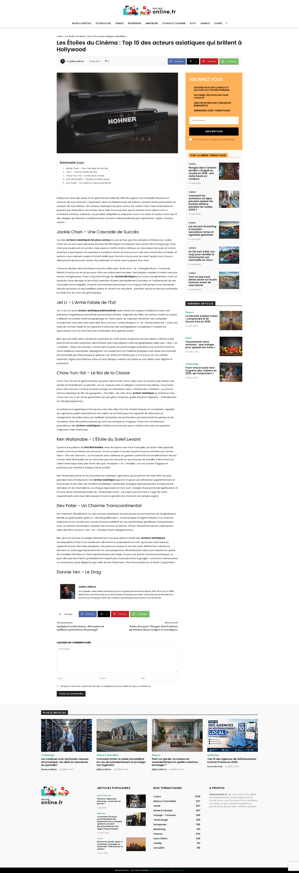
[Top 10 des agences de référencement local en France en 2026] (232, 735)
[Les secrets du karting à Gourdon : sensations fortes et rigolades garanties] (229, 230)
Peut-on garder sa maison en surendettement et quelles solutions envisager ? (175, 762)
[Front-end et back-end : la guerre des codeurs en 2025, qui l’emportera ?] (231, 372)
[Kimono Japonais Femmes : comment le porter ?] (136, 801)
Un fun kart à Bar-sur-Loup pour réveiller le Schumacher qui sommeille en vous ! (202, 256)
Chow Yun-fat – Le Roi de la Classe (85, 175)
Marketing (213, 755)
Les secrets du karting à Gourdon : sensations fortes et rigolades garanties (202, 230)
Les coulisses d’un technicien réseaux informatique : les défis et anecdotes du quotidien (65, 762)
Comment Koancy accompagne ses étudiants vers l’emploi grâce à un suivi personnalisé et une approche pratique (109, 822)
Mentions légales (158, 870)
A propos (180, 870)
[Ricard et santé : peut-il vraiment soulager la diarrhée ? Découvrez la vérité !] (136, 844)
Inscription (214, 131)
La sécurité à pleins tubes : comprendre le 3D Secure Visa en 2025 (201, 318)
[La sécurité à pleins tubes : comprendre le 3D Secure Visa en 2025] (231, 320)
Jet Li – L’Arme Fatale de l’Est (81, 172)
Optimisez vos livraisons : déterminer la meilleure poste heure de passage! (80, 628)
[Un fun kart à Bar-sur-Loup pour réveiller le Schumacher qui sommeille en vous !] (229, 255)
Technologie (192, 364)
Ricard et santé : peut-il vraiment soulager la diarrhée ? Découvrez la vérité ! (110, 845)
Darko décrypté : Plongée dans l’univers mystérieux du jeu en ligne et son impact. (153, 628)
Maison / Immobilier (108, 755)
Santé (188, 338)
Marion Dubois (49, 769)
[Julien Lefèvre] (63, 61)
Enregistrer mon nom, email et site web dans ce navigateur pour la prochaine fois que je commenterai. (106, 686)
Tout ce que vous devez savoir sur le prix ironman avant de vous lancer (203, 281)
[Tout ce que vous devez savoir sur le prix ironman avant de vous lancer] (229, 280)
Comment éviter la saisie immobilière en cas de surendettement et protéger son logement (121, 762)
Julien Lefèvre (77, 61)
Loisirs (60, 36)
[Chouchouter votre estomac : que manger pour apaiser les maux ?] (231, 346)
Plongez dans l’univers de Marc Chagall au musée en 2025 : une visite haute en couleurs (202, 173)
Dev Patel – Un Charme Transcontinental (88, 183)
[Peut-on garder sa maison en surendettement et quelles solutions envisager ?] (177, 735)
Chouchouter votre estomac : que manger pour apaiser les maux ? (200, 344)
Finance (189, 312)
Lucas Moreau (214, 766)
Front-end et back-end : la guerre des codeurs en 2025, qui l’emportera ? (201, 370)
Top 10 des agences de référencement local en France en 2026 (231, 760)
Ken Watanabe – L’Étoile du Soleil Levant (88, 179)
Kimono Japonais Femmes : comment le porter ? (109, 801)
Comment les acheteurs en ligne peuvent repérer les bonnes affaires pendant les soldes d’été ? (201, 202)
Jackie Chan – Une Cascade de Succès (87, 168)
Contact (171, 870)
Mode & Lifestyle (104, 795)
